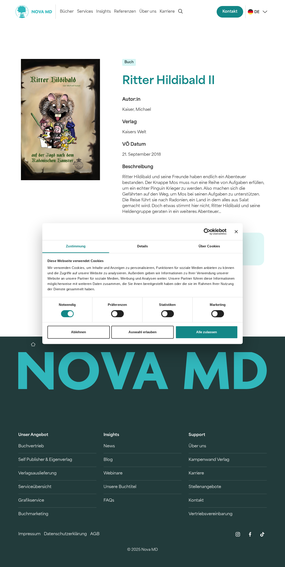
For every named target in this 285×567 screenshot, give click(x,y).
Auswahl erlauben (142, 332)
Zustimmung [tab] (76, 246)
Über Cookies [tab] (209, 246)
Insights (103, 12)
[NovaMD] (35, 344)
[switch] (117, 313)
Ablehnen (78, 332)
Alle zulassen (206, 332)
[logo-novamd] (36, 11)
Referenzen (125, 12)
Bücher (67, 12)
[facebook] (250, 534)
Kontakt (229, 12)
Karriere (167, 12)
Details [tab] (142, 246)
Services (85, 12)
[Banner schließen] (236, 231)
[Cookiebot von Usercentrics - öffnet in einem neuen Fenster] (206, 231)
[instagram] (237, 534)
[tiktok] (262, 534)
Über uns (147, 12)
